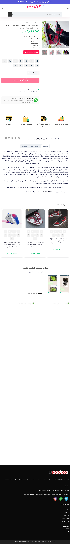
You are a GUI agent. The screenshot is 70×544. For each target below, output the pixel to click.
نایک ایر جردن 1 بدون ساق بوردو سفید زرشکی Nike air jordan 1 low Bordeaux (35, 245)
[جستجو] (10, 14)
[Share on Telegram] (6, 138)
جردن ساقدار (42, 139)
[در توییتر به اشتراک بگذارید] (12, 138)
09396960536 (22, 2)
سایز (38, 56)
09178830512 (47, 192)
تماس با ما (66, 515)
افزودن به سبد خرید (18, 80)
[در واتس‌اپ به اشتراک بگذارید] (19, 138)
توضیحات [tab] (45, 146)
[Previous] (68, 234)
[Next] (42, 54)
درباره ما (67, 512)
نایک (31, 22)
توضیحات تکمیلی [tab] (35, 146)
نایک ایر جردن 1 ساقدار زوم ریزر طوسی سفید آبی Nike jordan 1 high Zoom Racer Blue (12, 245)
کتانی (37, 139)
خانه (38, 22)
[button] (66, 8)
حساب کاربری (65, 518)
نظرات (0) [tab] (24, 146)
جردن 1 (26, 22)
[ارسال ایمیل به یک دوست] (9, 138)
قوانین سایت (65, 521)
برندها (35, 22)
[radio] (37, 61)
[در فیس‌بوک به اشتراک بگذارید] (15, 138)
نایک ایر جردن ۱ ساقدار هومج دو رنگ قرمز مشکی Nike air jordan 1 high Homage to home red (58, 241)
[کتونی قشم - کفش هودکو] (35, 8)
